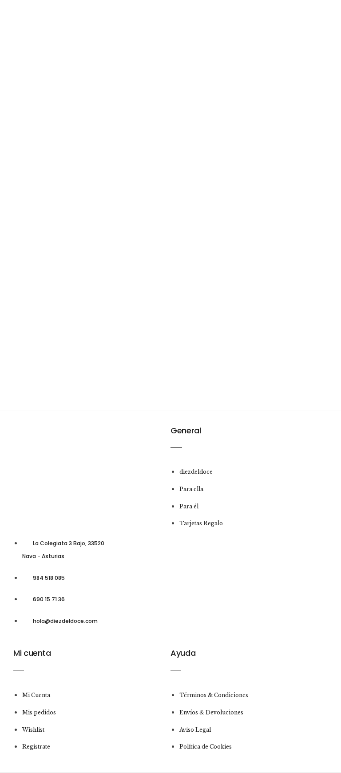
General (185, 430)
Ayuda (182, 652)
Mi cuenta (32, 652)
